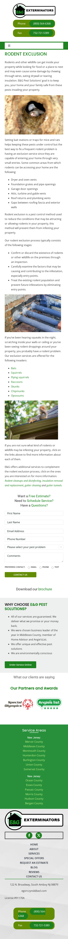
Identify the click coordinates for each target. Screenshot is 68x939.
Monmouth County (34, 751)
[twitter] (39, 835)
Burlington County (34, 760)
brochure (45, 589)
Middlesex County (34, 746)
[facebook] (29, 835)
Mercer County (34, 741)
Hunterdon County (34, 755)
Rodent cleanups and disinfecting (23, 480)
